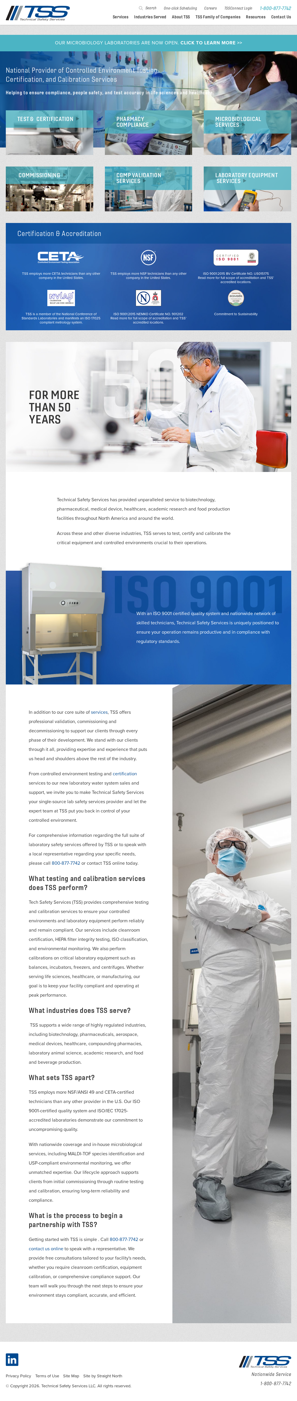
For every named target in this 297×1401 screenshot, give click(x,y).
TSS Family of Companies (218, 17)
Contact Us (281, 17)
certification (125, 774)
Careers (210, 8)
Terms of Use (47, 1375)
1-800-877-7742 (275, 8)
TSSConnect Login (238, 8)
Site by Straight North (102, 1375)
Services (121, 17)
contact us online (46, 1249)
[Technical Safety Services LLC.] (38, 13)
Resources (255, 17)
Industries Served (150, 17)
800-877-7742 (66, 863)
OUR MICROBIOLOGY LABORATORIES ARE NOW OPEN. (148, 43)
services (99, 712)
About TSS (181, 17)
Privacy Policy (18, 1375)
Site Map (71, 1375)
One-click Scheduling (180, 8)
